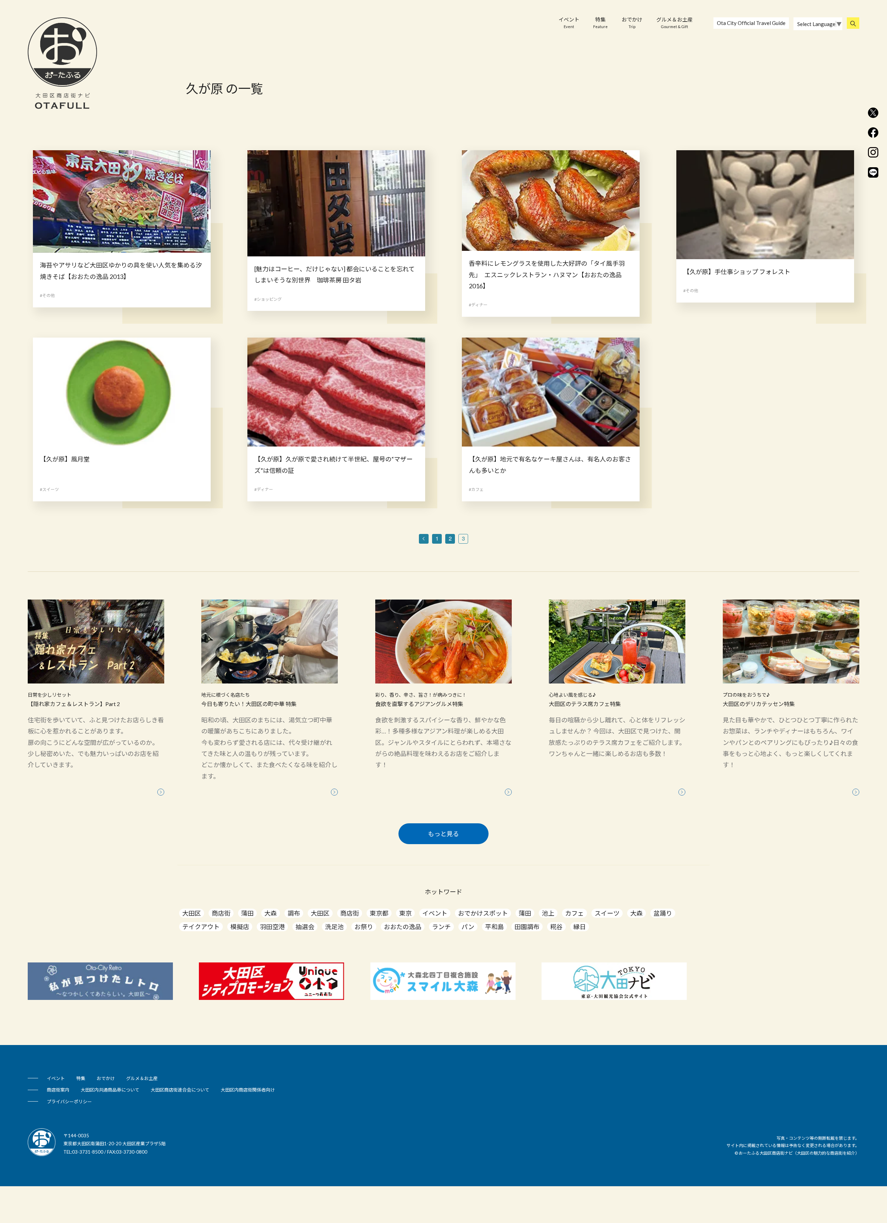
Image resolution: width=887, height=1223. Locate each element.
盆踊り (662, 913)
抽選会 (305, 927)
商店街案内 (58, 1090)
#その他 (47, 295)
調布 (294, 913)
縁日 (579, 927)
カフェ (574, 913)
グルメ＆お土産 (674, 22)
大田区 (191, 913)
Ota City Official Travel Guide (751, 23)
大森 (270, 913)
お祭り (363, 927)
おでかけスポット (483, 913)
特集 (600, 22)
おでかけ (632, 22)
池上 (548, 913)
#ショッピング (268, 299)
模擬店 (239, 927)
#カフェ (476, 489)
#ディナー (478, 304)
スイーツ (607, 913)
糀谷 (556, 927)
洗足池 (334, 927)
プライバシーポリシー (69, 1101)
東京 (405, 913)
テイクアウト (201, 927)
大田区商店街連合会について (180, 1090)
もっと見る (443, 834)
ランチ (441, 927)
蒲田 (247, 913)
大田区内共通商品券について (110, 1090)
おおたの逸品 (402, 927)
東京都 (379, 913)
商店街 (221, 913)
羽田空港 (272, 927)
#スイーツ (49, 489)
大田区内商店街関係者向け (248, 1090)
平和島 (494, 927)
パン (468, 927)
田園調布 (527, 927)
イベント (569, 22)
